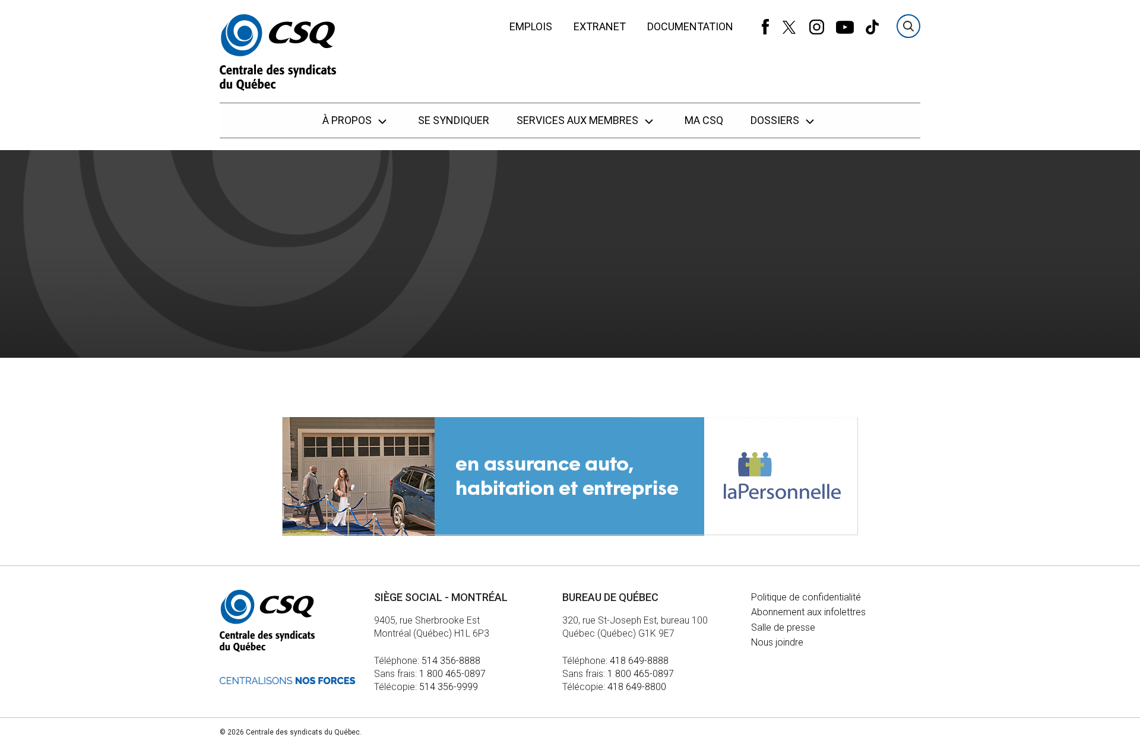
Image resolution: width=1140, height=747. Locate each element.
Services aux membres (579, 120)
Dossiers (776, 120)
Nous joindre (777, 642)
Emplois (530, 26)
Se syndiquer (453, 120)
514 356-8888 (451, 660)
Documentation (690, 26)
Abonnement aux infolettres (808, 612)
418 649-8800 (636, 686)
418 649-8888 (639, 660)
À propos (348, 120)
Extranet (600, 26)
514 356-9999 (448, 686)
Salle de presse (783, 627)
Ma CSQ (704, 120)
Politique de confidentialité (806, 597)
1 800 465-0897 (452, 673)
